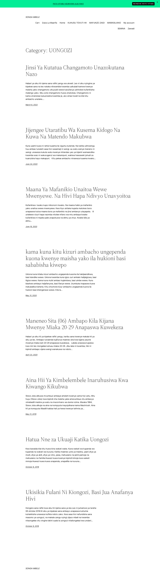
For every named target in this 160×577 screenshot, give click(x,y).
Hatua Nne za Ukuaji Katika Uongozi (67, 439)
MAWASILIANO (114, 23)
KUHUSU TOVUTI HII (77, 23)
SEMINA (121, 28)
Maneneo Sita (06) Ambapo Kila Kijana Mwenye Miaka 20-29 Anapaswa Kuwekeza (74, 323)
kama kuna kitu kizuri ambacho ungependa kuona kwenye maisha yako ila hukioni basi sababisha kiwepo (76, 258)
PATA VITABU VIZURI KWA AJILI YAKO (68, 4)
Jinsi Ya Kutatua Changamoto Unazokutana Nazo (75, 70)
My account (129, 23)
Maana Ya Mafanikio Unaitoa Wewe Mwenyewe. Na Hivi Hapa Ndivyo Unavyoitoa (78, 192)
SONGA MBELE (33, 17)
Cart (37, 23)
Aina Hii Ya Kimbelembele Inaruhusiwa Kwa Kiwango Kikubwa (77, 383)
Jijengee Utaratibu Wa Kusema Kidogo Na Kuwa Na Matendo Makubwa (73, 133)
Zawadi (131, 28)
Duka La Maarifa (49, 23)
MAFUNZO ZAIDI (97, 23)
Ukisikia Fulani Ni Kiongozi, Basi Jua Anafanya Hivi (79, 495)
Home (62, 23)
